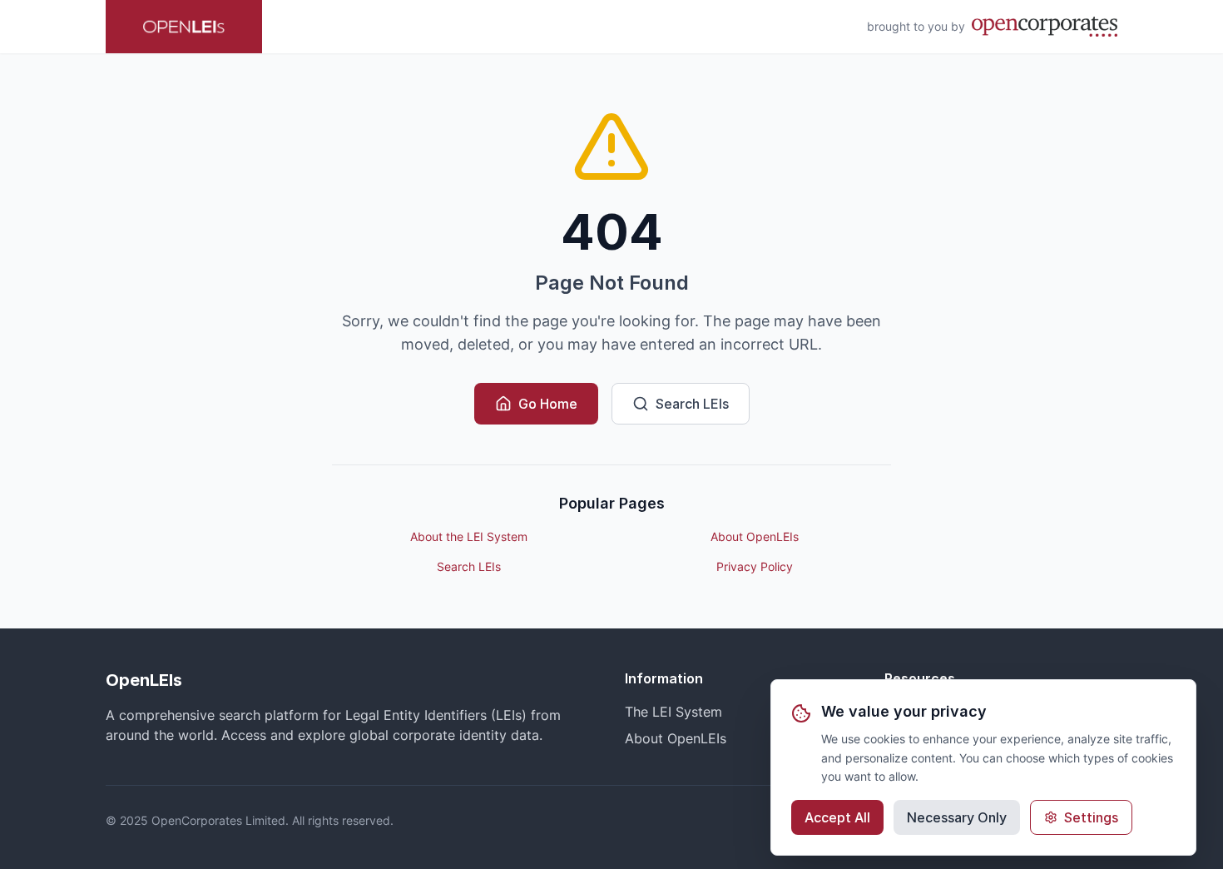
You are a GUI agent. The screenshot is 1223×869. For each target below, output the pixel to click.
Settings (1091, 817)
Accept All (837, 817)
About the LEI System (468, 536)
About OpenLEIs (755, 536)
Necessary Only (957, 817)
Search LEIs (692, 403)
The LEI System (673, 711)
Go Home (547, 403)
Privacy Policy (754, 566)
